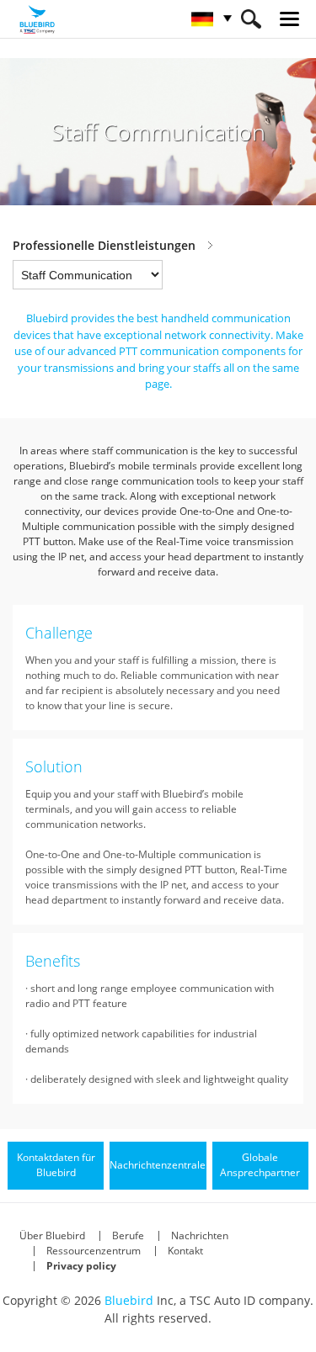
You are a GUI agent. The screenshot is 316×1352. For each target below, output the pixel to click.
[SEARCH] (251, 19)
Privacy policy (81, 1266)
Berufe (128, 1235)
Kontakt (185, 1250)
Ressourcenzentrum (93, 1250)
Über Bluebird (52, 1235)
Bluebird (128, 1300)
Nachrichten (199, 1235)
